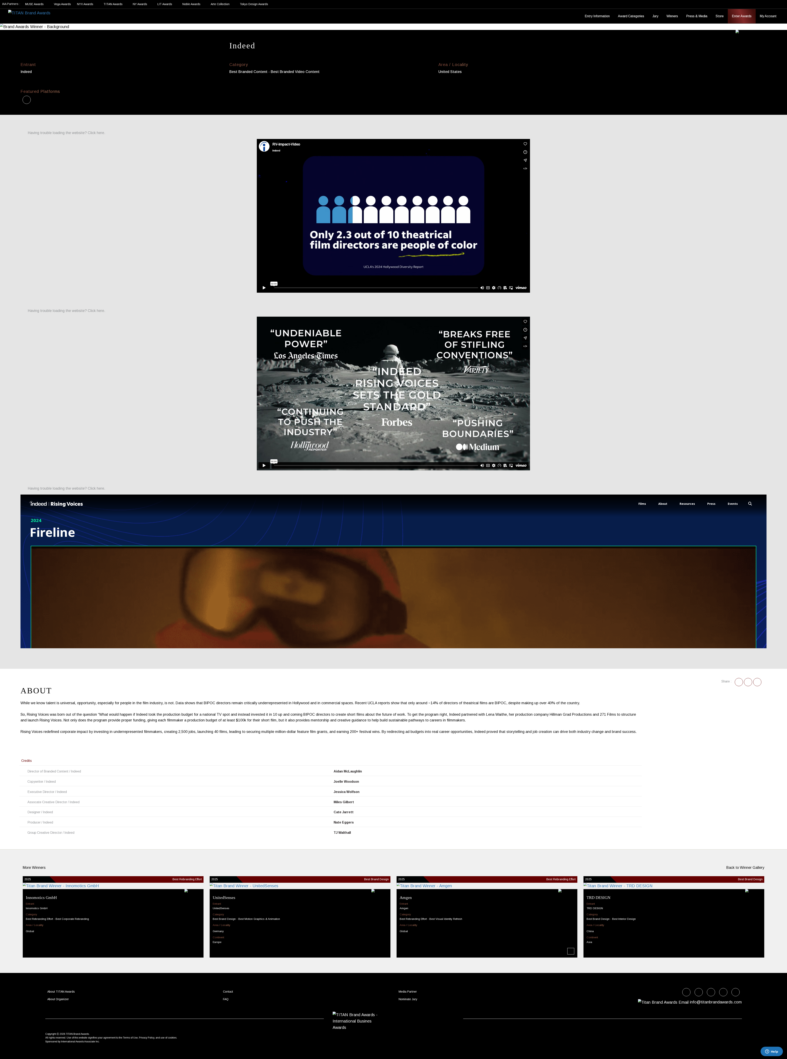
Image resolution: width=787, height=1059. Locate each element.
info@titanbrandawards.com (716, 1002)
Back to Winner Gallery (744, 868)
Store (719, 16)
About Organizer (58, 999)
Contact (228, 991)
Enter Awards (742, 16)
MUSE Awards (34, 4)
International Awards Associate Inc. (80, 1041)
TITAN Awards (113, 4)
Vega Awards (62, 4)
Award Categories (631, 16)
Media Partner (408, 991)
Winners (672, 16)
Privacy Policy (146, 1037)
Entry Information (597, 16)
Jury (655, 16)
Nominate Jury (408, 999)
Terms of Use (130, 1037)
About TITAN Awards (61, 991)
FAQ (226, 999)
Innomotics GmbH (41, 897)
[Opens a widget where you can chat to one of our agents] (771, 1052)
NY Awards (140, 4)
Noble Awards (191, 4)
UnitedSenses (224, 897)
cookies (172, 1037)
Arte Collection (220, 4)
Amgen (406, 897)
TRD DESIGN (598, 897)
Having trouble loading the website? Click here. (66, 133)
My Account (768, 16)
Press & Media (696, 16)
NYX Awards (85, 4)
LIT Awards (165, 4)
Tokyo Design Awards (254, 4)
